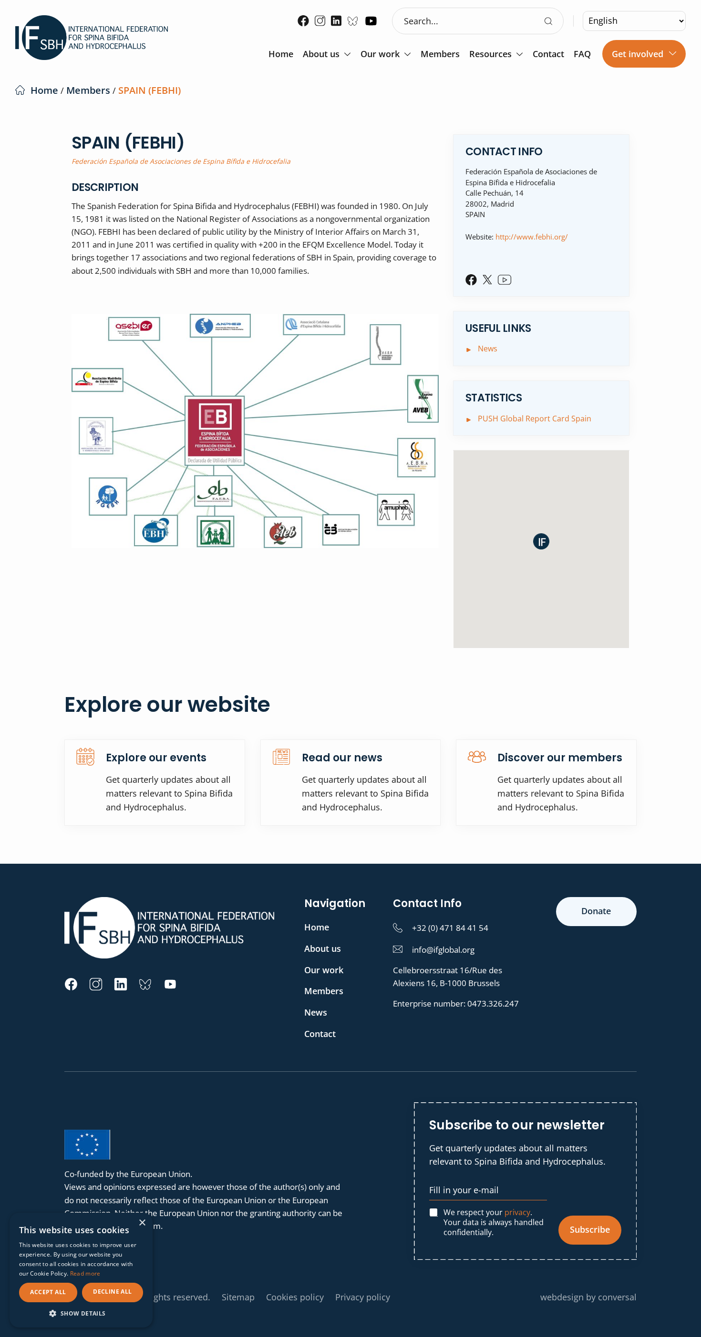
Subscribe (590, 1229)
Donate (596, 911)
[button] (541, 541)
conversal (617, 1297)
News (487, 348)
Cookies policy (295, 1297)
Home (280, 55)
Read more (85, 1273)
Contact (548, 55)
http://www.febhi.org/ (531, 236)
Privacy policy (362, 1297)
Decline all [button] (112, 1291)
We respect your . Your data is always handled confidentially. (493, 1222)
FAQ (582, 55)
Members (440, 55)
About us (321, 55)
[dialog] (81, 1270)
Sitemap (238, 1297)
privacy (517, 1212)
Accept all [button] (48, 1292)
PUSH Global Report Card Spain (534, 418)
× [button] (141, 1223)
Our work (380, 55)
